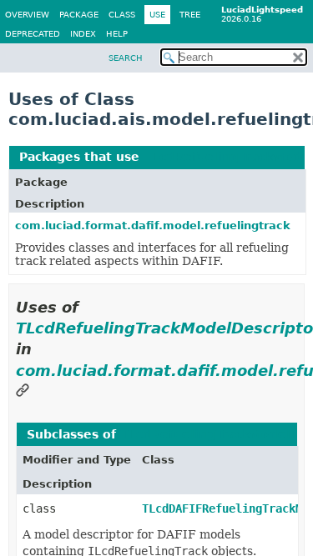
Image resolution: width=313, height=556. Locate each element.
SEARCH (126, 58)
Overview (27, 14)
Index (83, 33)
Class (122, 14)
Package (78, 14)
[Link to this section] (22, 391)
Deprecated (32, 33)
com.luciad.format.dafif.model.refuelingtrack (152, 225)
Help (117, 33)
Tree (189, 14)
